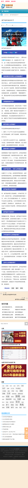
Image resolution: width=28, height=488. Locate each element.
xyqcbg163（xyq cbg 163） (9, 431)
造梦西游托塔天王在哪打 (8, 424)
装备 (12, 405)
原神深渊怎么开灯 (19, 314)
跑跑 (17, 407)
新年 (4, 60)
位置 (14, 385)
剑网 (8, 388)
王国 (14, 399)
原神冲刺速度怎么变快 (7, 314)
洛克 (12, 396)
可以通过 (18, 388)
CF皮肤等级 (5, 429)
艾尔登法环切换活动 (7, 416)
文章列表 (7, 1)
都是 (20, 407)
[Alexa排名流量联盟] (14, 5)
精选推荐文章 (7, 450)
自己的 (12, 402)
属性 (9, 391)
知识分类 (13, 1)
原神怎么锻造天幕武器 (7, 317)
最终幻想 (20, 393)
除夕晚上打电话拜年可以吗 (9, 294)
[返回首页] (26, 429)
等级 (7, 402)
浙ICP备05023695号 (23, 450)
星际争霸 (14, 393)
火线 (23, 396)
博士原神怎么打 (6, 309)
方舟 (8, 393)
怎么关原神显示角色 (7, 419)
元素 (22, 386)
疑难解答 (17, 450)
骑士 (24, 407)
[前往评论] (26, 433)
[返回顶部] (26, 437)
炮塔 (3, 399)
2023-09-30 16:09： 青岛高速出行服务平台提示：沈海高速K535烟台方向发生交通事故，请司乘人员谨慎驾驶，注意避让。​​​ (14, 434)
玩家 (19, 399)
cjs (5, 25)
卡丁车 (12, 388)
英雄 (22, 402)
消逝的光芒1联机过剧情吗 (21, 309)
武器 (7, 396)
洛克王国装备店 (19, 312)
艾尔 (18, 401)
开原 (13, 391)
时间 (13, 52)
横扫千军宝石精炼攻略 (20, 317)
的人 (3, 402)
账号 (12, 407)
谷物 (7, 407)
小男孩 (14, 458)
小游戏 (4, 391)
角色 (22, 404)
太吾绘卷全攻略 (19, 307)
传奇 (11, 385)
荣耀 (3, 405)
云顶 (7, 386)
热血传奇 (9, 399)
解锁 (3, 407)
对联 (8, 52)
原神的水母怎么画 (6, 426)
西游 (17, 405)
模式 (3, 396)
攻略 (3, 393)
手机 (17, 391)
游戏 (17, 396)
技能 (21, 391)
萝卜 (7, 405)
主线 (3, 385)
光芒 (3, 388)
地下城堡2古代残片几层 (8, 312)
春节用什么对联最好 (20, 299)
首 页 (2, 1)
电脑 (24, 399)
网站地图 (12, 450)
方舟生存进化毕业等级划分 (8, 421)
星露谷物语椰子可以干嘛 (8, 439)
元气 (18, 386)
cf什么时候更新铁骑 (7, 436)
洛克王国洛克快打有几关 (8, 307)
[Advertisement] (14, 474)
